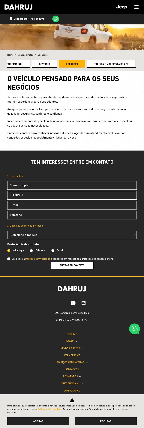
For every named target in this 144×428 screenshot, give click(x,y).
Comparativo (72, 390)
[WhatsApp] (55, 19)
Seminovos (72, 369)
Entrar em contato (72, 265)
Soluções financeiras (71, 362)
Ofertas (72, 334)
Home (10, 55)
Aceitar (38, 421)
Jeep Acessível (72, 355)
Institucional (71, 383)
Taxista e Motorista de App (111, 64)
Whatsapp (18, 250)
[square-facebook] (59, 303)
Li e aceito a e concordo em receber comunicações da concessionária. (63, 259)
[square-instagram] (65, 303)
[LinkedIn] (83, 303)
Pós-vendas (70, 376)
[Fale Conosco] (134, 329)
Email (60, 250)
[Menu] (126, 7)
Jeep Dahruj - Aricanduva (29, 19)
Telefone (40, 250)
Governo (44, 64)
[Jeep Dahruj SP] (18, 7)
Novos (70, 341)
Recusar (106, 421)
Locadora (72, 64)
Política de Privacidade (37, 259)
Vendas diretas (71, 348)
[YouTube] (73, 303)
